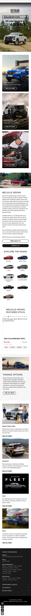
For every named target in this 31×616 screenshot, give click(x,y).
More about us (15, 241)
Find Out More (9, 393)
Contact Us (15, 245)
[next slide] (29, 28)
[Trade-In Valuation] (2, 603)
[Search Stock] (2, 606)
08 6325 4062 (6, 561)
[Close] (2, 613)
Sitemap (26, 601)
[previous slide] (3, 27)
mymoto (18, 237)
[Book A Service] (2, 610)
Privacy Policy (19, 601)
